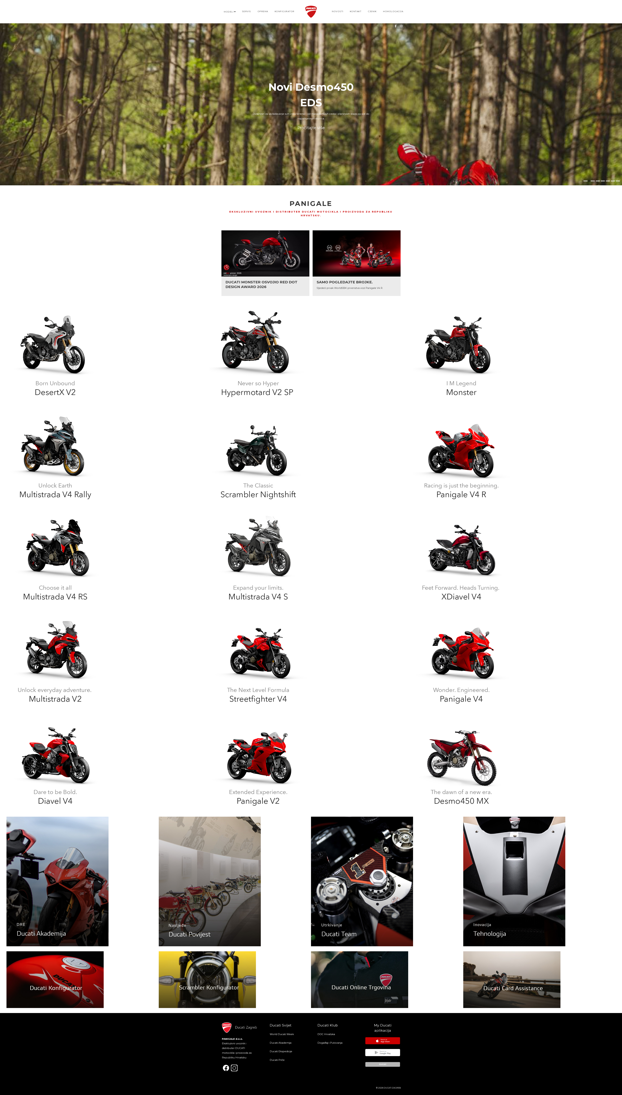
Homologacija (393, 11)
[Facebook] (395, 26)
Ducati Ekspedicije (281, 1051)
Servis (246, 11)
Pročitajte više (311, 117)
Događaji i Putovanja (330, 1042)
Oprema (263, 11)
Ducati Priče (277, 1059)
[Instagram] (401, 26)
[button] (585, 181)
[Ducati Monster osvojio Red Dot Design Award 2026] (265, 263)
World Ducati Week (282, 1034)
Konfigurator (284, 11)
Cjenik (372, 11)
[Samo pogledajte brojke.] (357, 263)
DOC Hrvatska (326, 1034)
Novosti (337, 11)
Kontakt (356, 11)
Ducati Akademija (280, 1042)
